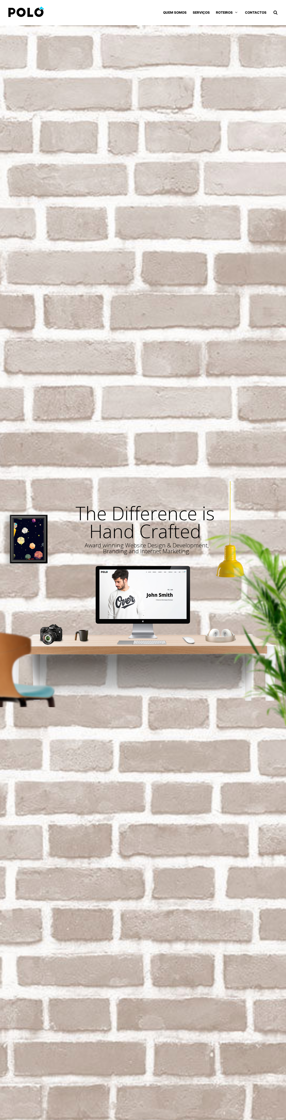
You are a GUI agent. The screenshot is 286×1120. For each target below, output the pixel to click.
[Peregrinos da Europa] (26, 12)
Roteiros (224, 12)
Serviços (201, 12)
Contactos (255, 12)
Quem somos (175, 12)
